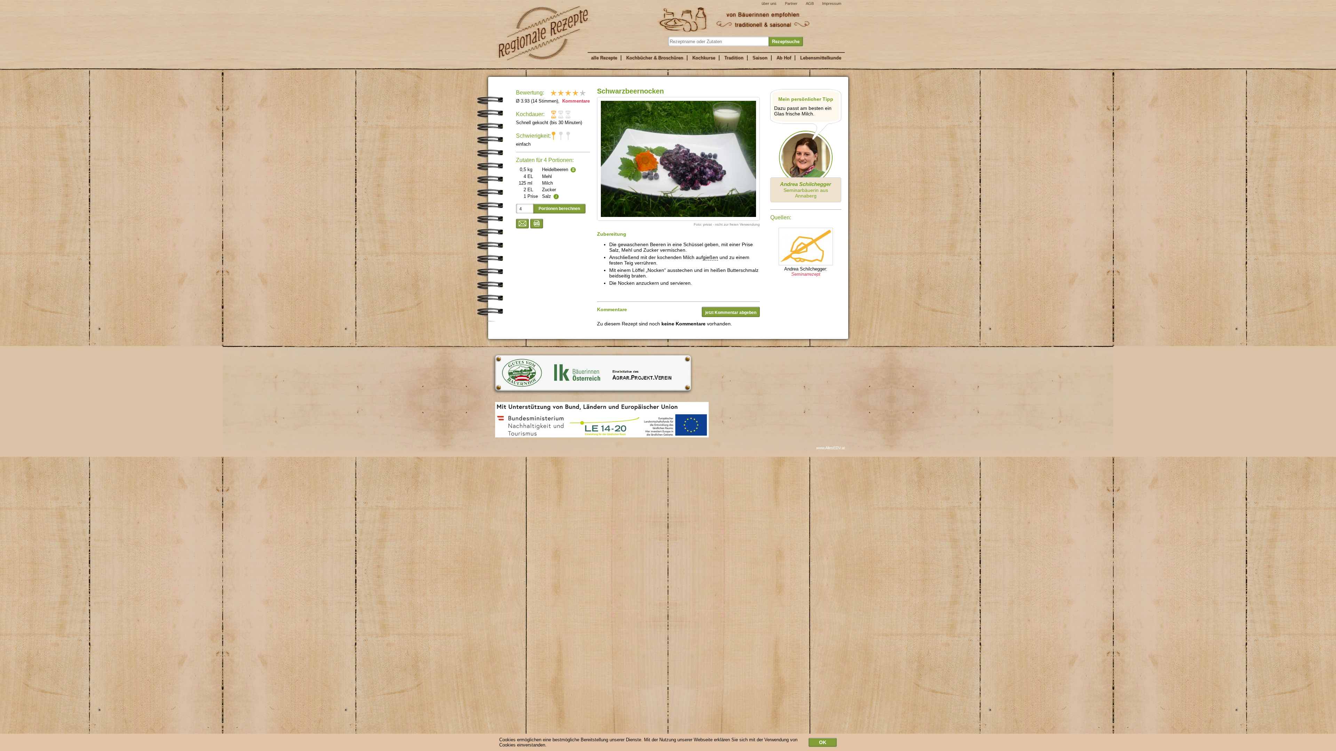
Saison (760, 57)
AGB (810, 3)
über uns (769, 3)
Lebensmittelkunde (820, 57)
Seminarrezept (805, 274)
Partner (791, 3)
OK (822, 742)
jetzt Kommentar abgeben (730, 312)
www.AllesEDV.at (830, 448)
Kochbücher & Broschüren (654, 57)
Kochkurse (703, 57)
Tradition (733, 57)
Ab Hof (784, 57)
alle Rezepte (604, 57)
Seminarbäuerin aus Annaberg (805, 190)
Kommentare (575, 101)
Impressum (831, 3)
